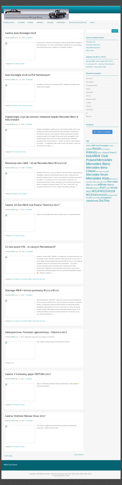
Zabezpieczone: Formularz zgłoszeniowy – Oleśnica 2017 (36, 332)
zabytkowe (92, 200)
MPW (95, 185)
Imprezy (30, 105)
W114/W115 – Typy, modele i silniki (96, 67)
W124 (97, 194)
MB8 (12, 37)
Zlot (101, 200)
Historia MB (35, 279)
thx (13, 363)
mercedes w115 (102, 182)
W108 (114, 187)
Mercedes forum (97, 174)
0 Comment (29, 37)
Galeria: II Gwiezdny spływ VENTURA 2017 (28, 374)
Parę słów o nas (90, 42)
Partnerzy (89, 106)
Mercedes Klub (97, 178)
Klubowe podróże (91, 99)
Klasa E (106, 152)
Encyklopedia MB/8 (25, 279)
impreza (107, 149)
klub (89, 156)
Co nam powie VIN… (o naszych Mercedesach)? (30, 246)
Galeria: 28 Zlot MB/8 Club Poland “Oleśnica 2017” (32, 205)
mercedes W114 (91, 182)
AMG (93, 146)
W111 (88, 191)
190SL (88, 146)
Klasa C (99, 153)
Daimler (89, 149)
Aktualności (15, 105)
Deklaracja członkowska (93, 44)
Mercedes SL (113, 179)
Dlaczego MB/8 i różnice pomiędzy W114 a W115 (32, 290)
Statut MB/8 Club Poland (93, 47)
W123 (90, 194)
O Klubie (88, 102)
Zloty (106, 200)
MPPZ (92, 185)
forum (96, 148)
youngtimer (106, 197)
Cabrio (111, 146)
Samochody (89, 109)
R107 (103, 187)
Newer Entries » (79, 454)
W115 (104, 191)
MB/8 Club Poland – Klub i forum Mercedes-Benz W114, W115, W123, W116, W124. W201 (65, 474)
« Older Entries (8, 456)
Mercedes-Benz (98, 164)
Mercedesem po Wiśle (102, 171)
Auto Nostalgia (102, 145)
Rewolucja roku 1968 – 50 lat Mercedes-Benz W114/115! (36, 163)
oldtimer (102, 184)
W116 (111, 191)
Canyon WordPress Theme (61, 475)
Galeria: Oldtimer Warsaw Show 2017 (25, 416)
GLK (102, 149)
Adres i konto (90, 50)
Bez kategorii (16, 63)
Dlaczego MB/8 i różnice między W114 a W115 (99, 61)
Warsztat (23, 152)
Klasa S (113, 153)
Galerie (22, 63)
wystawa (111, 195)
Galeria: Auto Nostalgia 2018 (20, 33)
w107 (108, 188)
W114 (95, 191)
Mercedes (104, 160)
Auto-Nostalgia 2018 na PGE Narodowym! (27, 75)
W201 (104, 195)
